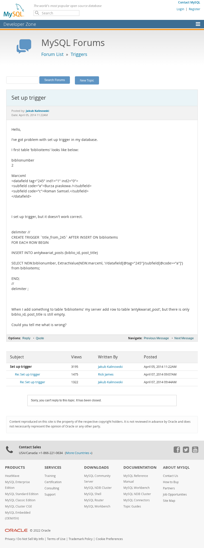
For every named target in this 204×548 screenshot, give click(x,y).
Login (180, 9)
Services (53, 467)
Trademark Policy (81, 539)
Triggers (79, 54)
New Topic (87, 80)
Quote (40, 338)
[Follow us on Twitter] (186, 452)
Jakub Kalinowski (110, 367)
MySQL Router (94, 500)
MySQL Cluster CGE (18, 506)
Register (194, 9)
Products (15, 467)
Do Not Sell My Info (30, 539)
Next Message (184, 338)
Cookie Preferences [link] (109, 539)
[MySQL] (14, 10)
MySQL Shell (92, 494)
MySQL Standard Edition (21, 494)
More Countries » (78, 453)
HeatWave (12, 476)
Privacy (10, 539)
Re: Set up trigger (27, 374)
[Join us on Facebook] (177, 452)
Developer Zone (19, 24)
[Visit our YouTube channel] (195, 452)
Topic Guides (132, 506)
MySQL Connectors (136, 500)
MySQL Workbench (97, 506)
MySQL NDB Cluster (98, 488)
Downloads (96, 467)
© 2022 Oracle (40, 530)
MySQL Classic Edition (20, 500)
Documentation (139, 467)
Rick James (105, 374)
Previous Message (156, 338)
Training (50, 476)
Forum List (52, 54)
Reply (26, 338)
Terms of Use (56, 539)
